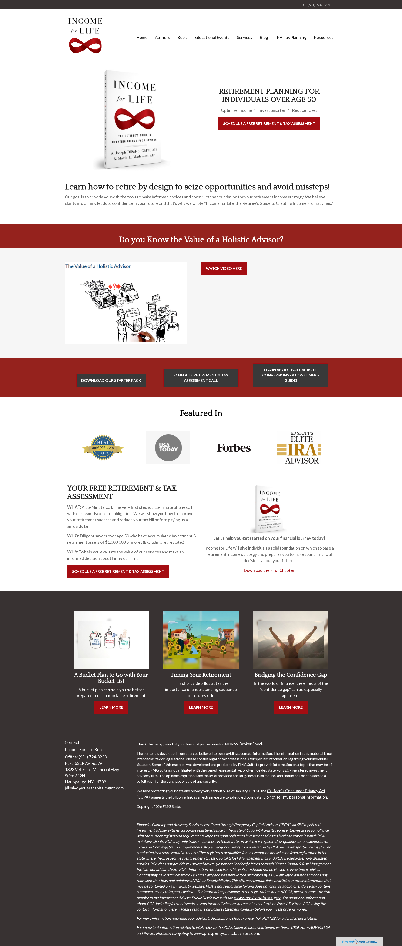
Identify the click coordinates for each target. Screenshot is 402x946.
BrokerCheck (251, 743)
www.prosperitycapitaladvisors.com (226, 933)
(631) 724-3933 (319, 5)
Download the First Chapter (269, 570)
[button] (162, 37)
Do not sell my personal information (295, 796)
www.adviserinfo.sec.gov (257, 897)
